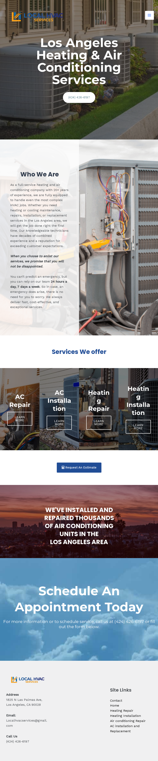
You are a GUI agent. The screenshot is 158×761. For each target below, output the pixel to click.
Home (114, 705)
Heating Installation (125, 716)
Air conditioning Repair (128, 721)
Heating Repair (121, 711)
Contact (116, 700)
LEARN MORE (20, 418)
